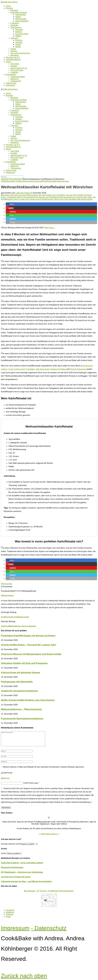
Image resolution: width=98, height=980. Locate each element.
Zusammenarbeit (18, 77)
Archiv (3, 853)
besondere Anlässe (19, 12)
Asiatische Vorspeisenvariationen (19, 691)
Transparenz (16, 81)
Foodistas (30, 369)
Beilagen (14, 10)
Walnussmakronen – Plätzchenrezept (21, 709)
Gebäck (18, 32)
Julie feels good (42, 369)
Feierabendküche (13, 60)
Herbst (18, 45)
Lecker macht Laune (16, 369)
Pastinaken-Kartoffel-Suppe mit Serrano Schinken (28, 635)
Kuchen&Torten (21, 34)
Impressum (10, 85)
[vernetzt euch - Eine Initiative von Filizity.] (49, 906)
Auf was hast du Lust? (10, 844)
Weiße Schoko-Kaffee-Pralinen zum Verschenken (28, 700)
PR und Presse (17, 70)
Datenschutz (11, 83)
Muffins (18, 36)
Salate (13, 49)
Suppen (14, 51)
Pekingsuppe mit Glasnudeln (17, 681)
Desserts (19, 30)
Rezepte (9, 8)
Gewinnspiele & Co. (19, 68)
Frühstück (15, 23)
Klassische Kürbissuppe (12, 867)
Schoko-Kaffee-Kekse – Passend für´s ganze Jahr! (28, 645)
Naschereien (16, 27)
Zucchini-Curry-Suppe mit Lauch (16, 877)
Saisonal (14, 38)
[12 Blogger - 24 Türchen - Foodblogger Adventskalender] (49, 891)
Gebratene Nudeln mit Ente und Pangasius (24, 663)
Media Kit (15, 79)
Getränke (14, 25)
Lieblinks (14, 72)
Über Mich (15, 64)
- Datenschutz (48, 928)
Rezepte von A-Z (13, 57)
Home (8, 6)
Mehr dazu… (50, 228)
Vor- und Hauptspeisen (20, 53)
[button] (10, 204)
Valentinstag (20, 15)
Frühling (18, 40)
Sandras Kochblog (58, 369)
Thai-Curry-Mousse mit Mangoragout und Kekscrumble (31, 654)
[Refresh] (5, 778)
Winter (18, 47)
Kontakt (14, 66)
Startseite (5, 179)
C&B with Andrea (23, 193)
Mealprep (15, 55)
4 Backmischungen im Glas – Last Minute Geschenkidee (26, 881)
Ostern (18, 17)
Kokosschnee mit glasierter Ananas (20, 672)
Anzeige (65, 181)
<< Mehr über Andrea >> (49, 834)
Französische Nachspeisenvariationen (22, 718)
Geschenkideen (22, 21)
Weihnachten (21, 19)
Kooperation (11, 75)
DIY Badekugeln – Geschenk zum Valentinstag (22, 872)
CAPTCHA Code (31, 783)
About (8, 62)
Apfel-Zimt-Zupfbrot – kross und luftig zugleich (22, 863)
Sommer (18, 42)
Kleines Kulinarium (78, 369)
